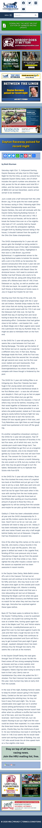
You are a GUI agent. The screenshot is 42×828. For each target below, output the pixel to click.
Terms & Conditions (31, 822)
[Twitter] (29, 3)
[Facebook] (23, 3)
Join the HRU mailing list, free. (21, 756)
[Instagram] (35, 3)
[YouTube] (23, 9)
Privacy (17, 822)
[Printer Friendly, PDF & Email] (21, 765)
